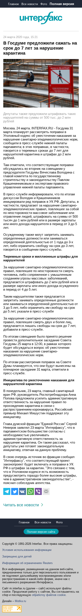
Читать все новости (22, 505)
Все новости (29, 4)
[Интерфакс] (40, 23)
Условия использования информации (26, 550)
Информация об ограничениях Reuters (27, 563)
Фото (43, 4)
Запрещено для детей (16, 556)
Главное (13, 4)
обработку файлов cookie (49, 595)
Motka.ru (20, 601)
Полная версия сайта (41, 531)
